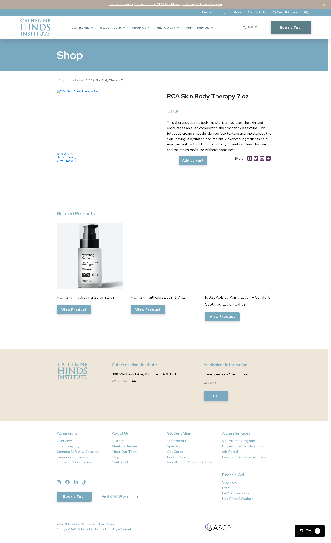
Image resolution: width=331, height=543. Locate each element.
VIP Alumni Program (238, 441)
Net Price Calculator (238, 498)
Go (216, 396)
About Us (139, 28)
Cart (312, 530)
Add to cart (193, 160)
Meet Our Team (124, 451)
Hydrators (77, 80)
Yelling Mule (63, 524)
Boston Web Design (83, 524)
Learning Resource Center (77, 462)
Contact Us (257, 12)
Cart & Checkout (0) (292, 12)
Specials (173, 446)
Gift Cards (202, 12)
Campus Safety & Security (78, 451)
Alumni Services (198, 28)
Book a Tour (291, 27)
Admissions (81, 28)
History (118, 441)
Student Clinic (111, 28)
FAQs (226, 488)
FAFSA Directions (236, 493)
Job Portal (230, 451)
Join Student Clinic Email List (190, 462)
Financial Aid (166, 28)
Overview (64, 441)
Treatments (176, 441)
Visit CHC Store (115, 496)
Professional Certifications (242, 446)
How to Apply (68, 446)
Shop (237, 12)
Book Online (176, 457)
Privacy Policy (106, 524)
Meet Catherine (124, 446)
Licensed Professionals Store (244, 457)
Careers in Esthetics (72, 457)
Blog (222, 12)
